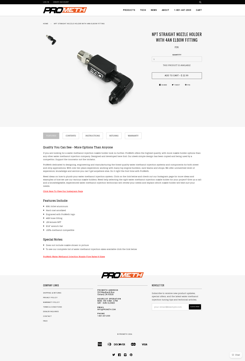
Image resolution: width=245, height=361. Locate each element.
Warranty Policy (51, 302)
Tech (143, 10)
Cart (199, 10)
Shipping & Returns (52, 293)
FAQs (45, 321)
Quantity (176, 55)
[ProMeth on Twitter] (113, 355)
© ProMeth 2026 (124, 334)
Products (129, 10)
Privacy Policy (50, 298)
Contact (47, 316)
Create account (61, 2)
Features (51, 135)
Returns (114, 135)
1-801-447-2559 (182, 10)
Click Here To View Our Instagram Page (63, 191)
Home (45, 24)
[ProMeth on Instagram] (125, 355)
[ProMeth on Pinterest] (131, 355)
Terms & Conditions (52, 307)
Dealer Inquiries (51, 311)
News (154, 10)
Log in (46, 2)
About (165, 10)
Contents (71, 135)
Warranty (133, 135)
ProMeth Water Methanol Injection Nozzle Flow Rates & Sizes (74, 256)
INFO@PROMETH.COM (106, 309)
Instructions (92, 135)
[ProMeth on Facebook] (119, 355)
